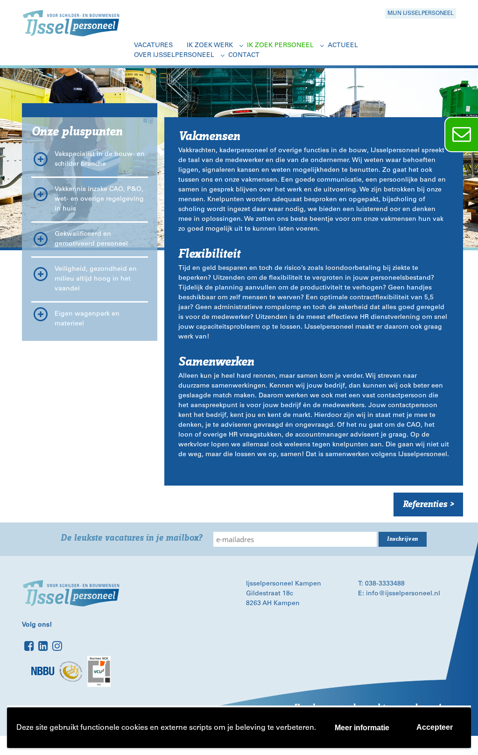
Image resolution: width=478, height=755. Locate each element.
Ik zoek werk (210, 45)
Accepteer (434, 727)
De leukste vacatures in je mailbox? (131, 538)
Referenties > (428, 504)
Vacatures (153, 45)
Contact (244, 55)
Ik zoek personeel (280, 45)
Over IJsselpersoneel (174, 55)
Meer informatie (362, 728)
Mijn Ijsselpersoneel (420, 13)
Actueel (343, 45)
